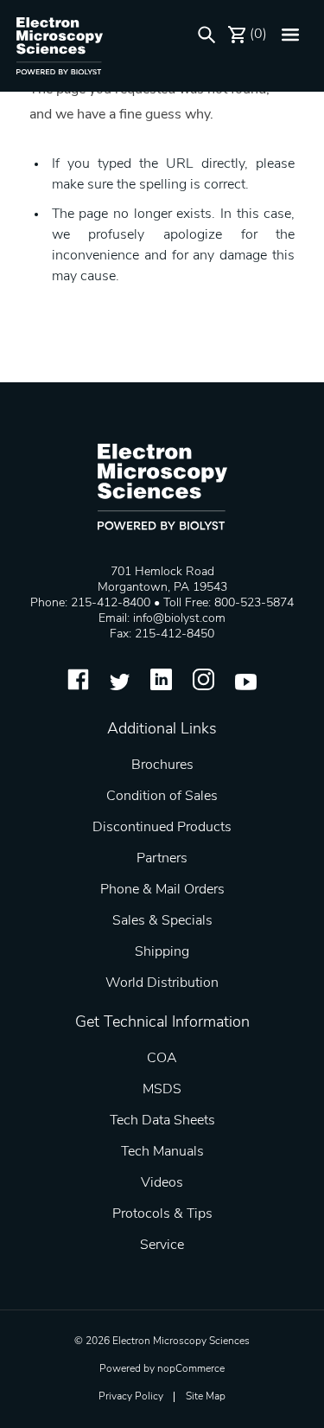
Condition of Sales (162, 797)
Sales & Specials (162, 921)
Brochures (162, 765)
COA (162, 1059)
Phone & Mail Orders (162, 890)
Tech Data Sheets (162, 1121)
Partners (162, 859)
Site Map (206, 1397)
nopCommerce (191, 1369)
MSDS (162, 1090)
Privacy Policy (130, 1397)
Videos (162, 1183)
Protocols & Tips (162, 1214)
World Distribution (162, 983)
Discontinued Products (162, 828)
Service (162, 1245)
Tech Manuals (162, 1152)
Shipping (162, 952)
